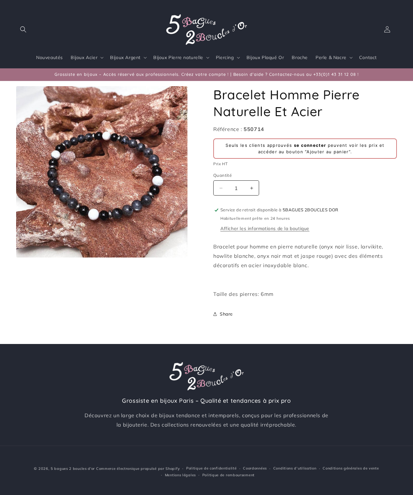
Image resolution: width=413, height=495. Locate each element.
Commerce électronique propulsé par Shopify (138, 468)
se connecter (310, 145)
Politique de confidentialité (211, 468)
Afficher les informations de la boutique (264, 228)
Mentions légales (180, 475)
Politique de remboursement (228, 475)
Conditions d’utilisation (295, 468)
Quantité (222, 175)
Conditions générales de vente (351, 468)
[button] (23, 29)
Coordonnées (255, 468)
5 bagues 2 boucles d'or (73, 468)
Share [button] (226, 314)
